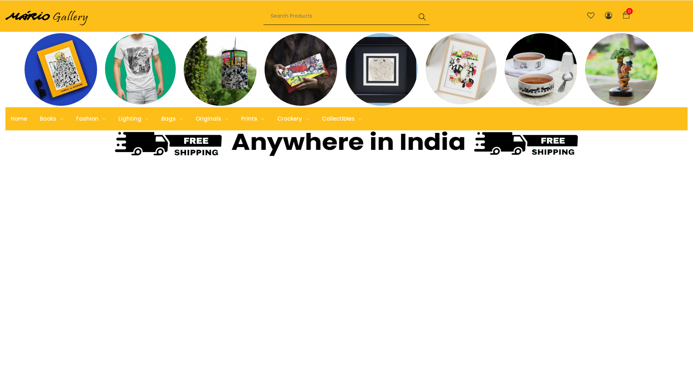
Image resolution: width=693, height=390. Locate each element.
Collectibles (339, 118)
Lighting (130, 118)
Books (49, 118)
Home (19, 118)
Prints (250, 118)
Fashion (88, 118)
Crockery (290, 118)
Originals (209, 118)
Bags (169, 118)
